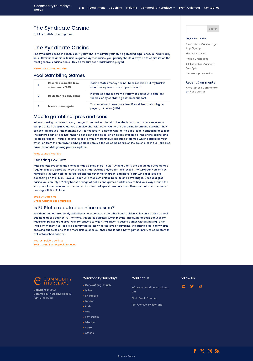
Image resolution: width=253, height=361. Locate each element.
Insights (131, 8)
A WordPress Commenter (202, 87)
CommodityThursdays (156, 8)
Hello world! (197, 91)
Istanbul (90, 322)
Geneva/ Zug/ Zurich (98, 285)
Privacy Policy (126, 356)
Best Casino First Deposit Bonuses (55, 244)
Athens (89, 333)
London (89, 301)
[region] (45, 334)
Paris (88, 306)
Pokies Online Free (197, 58)
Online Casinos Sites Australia (52, 201)
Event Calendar (189, 8)
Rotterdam (92, 317)
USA (87, 311)
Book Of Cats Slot (45, 196)
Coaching (115, 8)
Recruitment (96, 8)
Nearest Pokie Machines (48, 240)
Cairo (88, 327)
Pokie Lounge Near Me (47, 153)
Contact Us (211, 8)
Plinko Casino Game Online (50, 68)
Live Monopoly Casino (199, 73)
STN (81, 8)
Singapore (91, 295)
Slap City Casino (196, 53)
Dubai (88, 290)
